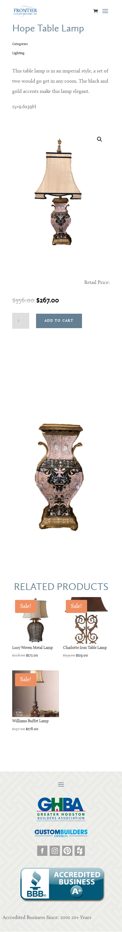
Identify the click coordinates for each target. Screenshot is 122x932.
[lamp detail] (61, 537)
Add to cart (59, 320)
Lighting (18, 53)
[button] (99, 139)
